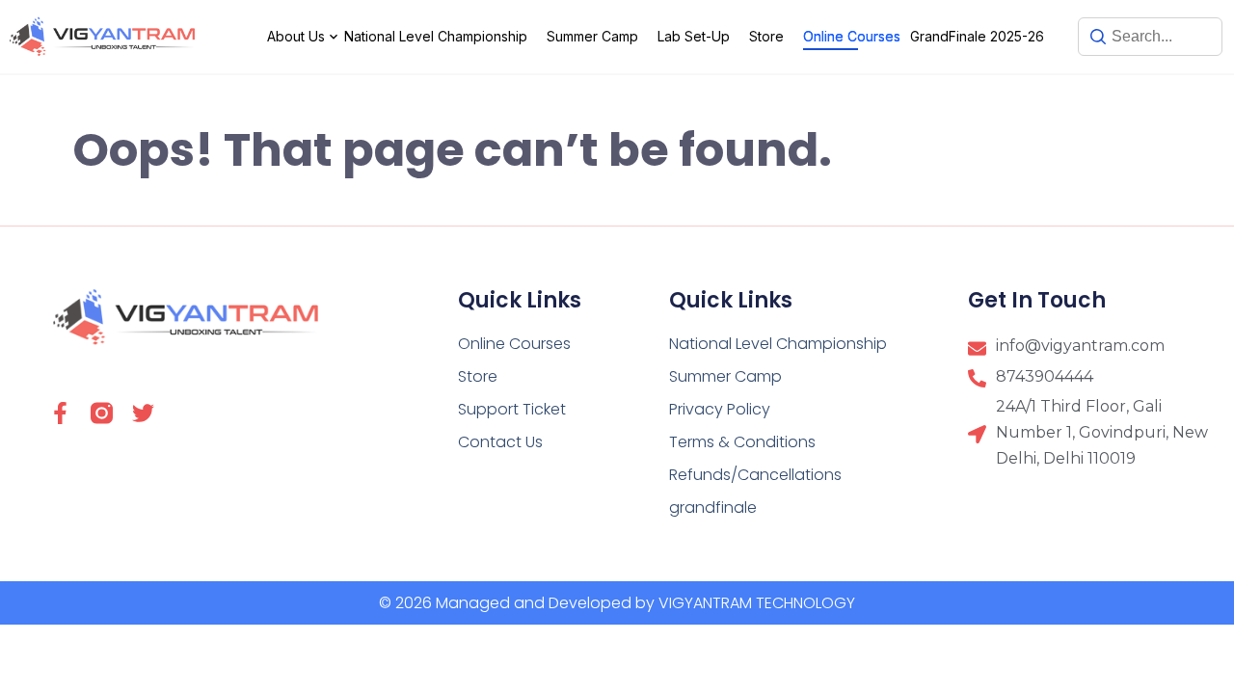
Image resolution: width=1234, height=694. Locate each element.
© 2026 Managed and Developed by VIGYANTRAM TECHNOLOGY (617, 603)
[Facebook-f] (60, 413)
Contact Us (500, 442)
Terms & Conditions (742, 442)
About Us (296, 36)
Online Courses (514, 344)
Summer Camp (592, 36)
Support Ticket (512, 409)
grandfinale (713, 507)
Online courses (851, 36)
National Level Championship (435, 36)
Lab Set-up (693, 36)
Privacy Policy (719, 409)
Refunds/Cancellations (755, 475)
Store (766, 36)
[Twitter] (143, 413)
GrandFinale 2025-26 (977, 36)
